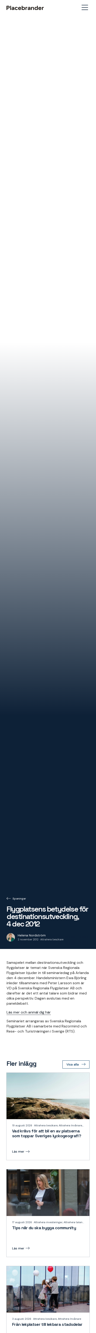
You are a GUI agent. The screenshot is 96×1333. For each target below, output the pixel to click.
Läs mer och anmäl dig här (29, 1012)
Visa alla (72, 1064)
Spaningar (19, 898)
